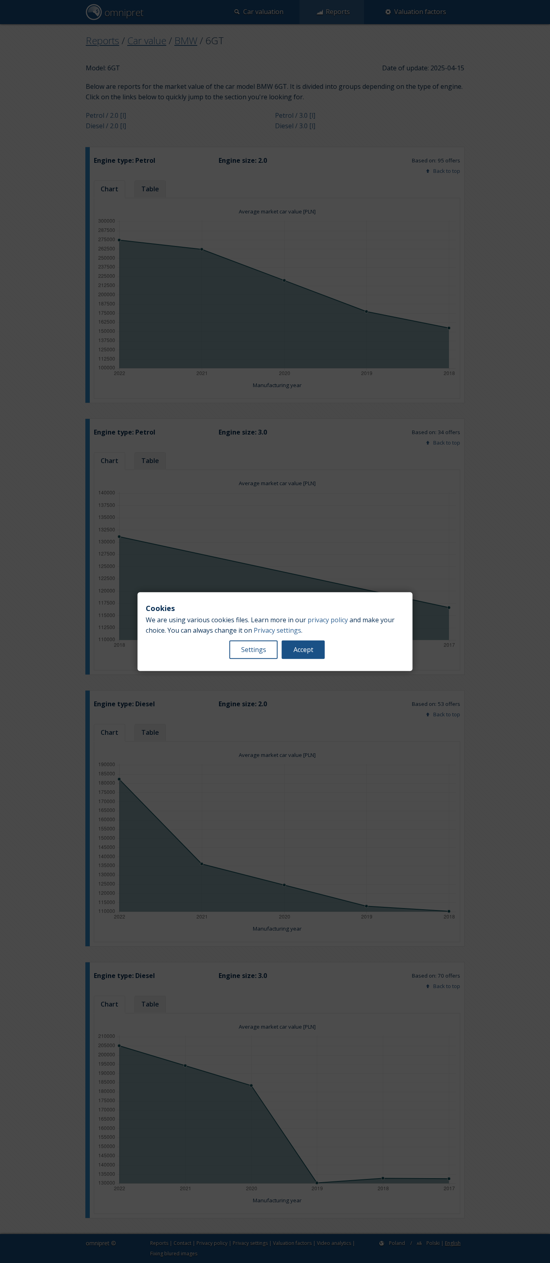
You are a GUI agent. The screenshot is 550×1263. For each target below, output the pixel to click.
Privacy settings (277, 630)
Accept (303, 649)
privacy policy (328, 619)
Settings (253, 649)
